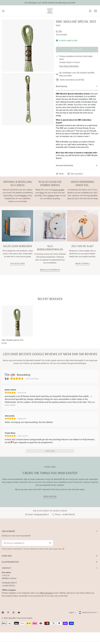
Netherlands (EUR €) (89, 612)
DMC (58, 25)
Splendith (12, 618)
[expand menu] (3, 11)
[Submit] (50, 543)
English (71, 612)
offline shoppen (46, 593)
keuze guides (58, 189)
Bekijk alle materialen (50, 269)
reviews (51, 195)
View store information (69, 66)
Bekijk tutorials (82, 263)
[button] (95, 11)
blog (42, 192)
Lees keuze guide (17, 263)
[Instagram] (13, 612)
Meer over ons (50, 496)
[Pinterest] (8, 612)
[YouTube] (19, 612)
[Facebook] (2, 612)
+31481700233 (68, 514)
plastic (24, 195)
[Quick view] (28, 333)
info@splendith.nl (41, 514)
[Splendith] (50, 10)
